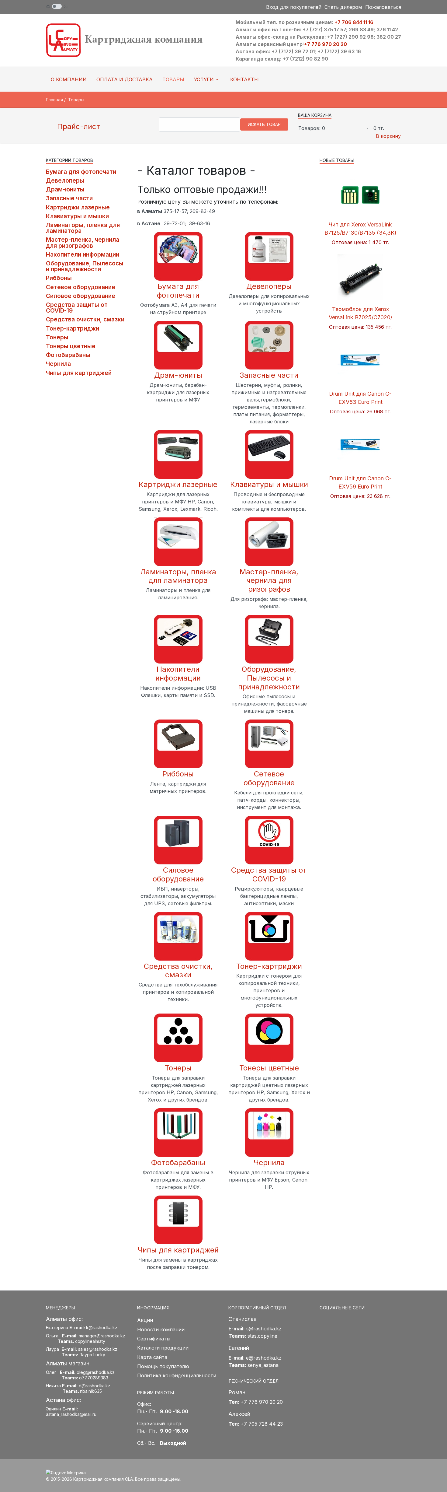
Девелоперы (269, 286)
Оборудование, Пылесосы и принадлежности (269, 678)
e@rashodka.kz (264, 1358)
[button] (207, 79)
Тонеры (178, 1067)
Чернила (269, 1162)
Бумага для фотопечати (178, 290)
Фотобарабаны (178, 1162)
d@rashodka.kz (94, 1385)
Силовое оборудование (178, 874)
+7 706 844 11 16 (353, 22)
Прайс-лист (77, 126)
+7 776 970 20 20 (325, 44)
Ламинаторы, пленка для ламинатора (178, 576)
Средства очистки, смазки (178, 970)
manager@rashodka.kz (102, 1335)
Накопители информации (178, 673)
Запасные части (269, 375)
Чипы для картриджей (178, 1249)
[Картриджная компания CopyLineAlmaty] (132, 40)
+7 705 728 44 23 (262, 1424)
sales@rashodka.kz (97, 1349)
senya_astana (263, 1365)
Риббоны (178, 773)
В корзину (388, 136)
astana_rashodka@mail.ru (71, 1414)
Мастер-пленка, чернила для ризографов (269, 580)
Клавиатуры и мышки (269, 484)
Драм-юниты (178, 375)
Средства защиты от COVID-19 (269, 874)
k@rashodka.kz (101, 1327)
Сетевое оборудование (269, 778)
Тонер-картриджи (269, 966)
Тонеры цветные (269, 1067)
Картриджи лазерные (178, 484)
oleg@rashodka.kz (96, 1372)
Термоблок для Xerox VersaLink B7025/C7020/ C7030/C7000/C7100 (360, 317)
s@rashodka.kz (264, 1329)
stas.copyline (262, 1336)
